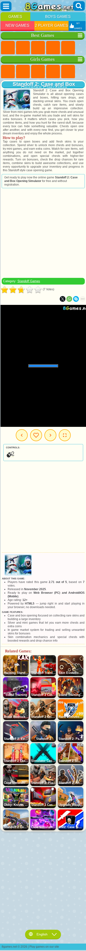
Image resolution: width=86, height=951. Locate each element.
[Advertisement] (43, 233)
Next (50, 435)
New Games (17, 25)
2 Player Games (51, 25)
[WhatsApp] (69, 299)
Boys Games (58, 17)
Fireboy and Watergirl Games (38, 72)
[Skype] (76, 299)
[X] (62, 299)
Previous (22, 435)
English (42, 934)
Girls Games (23, 48)
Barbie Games (53, 72)
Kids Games (53, 48)
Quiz (68, 72)
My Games (36, 435)
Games (15, 17)
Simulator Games (38, 48)
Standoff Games (28, 281)
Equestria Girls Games (23, 72)
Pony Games (8, 72)
